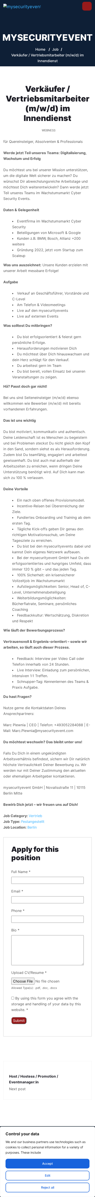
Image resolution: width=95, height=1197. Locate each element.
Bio (15, 930)
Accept (47, 1163)
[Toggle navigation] (87, 6)
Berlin (32, 827)
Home (40, 49)
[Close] (90, 1130)
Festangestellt (32, 821)
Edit (47, 1175)
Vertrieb (35, 816)
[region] (47, 1162)
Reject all (47, 1187)
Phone (18, 910)
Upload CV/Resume (29, 972)
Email (17, 891)
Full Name (20, 872)
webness (48, 130)
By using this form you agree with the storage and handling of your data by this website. (46, 1004)
